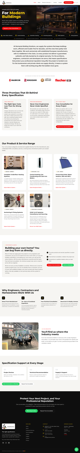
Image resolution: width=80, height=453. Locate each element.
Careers (27, 438)
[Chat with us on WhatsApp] (76, 450)
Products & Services (46, 2)
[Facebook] (3, 443)
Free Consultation (29, 432)
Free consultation (68, 2)
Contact (55, 2)
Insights (60, 2)
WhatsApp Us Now (31, 410)
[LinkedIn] (9, 443)
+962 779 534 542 (49, 434)
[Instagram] (6, 443)
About (39, 2)
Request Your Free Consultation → (64, 126)
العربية (77, 2)
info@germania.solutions (50, 437)
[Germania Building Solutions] (8, 426)
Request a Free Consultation (11, 28)
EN (74, 2)
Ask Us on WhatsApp (68, 265)
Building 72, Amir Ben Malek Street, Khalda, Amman (52, 427)
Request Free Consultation (27, 383)
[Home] (7, 2)
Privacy (27, 440)
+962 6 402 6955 (48, 430)
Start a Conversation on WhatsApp (10, 383)
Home (35, 2)
